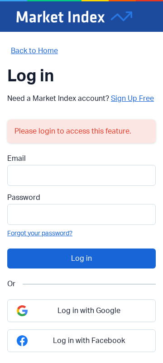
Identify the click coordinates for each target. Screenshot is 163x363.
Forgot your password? (39, 233)
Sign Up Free (132, 98)
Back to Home (34, 51)
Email (16, 158)
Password (23, 197)
